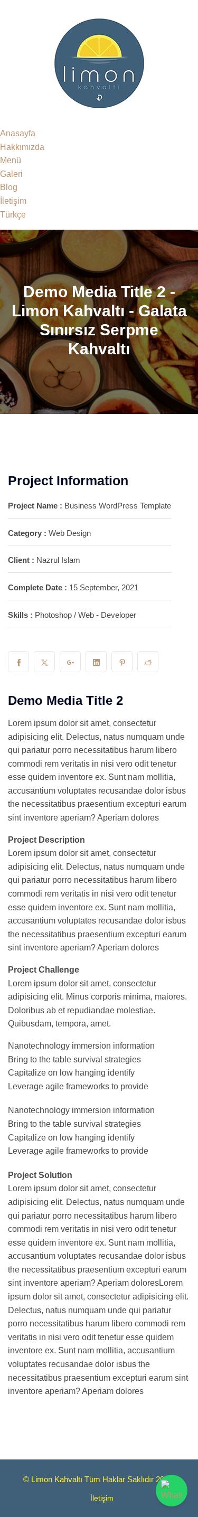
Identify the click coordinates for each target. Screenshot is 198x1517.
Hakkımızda (22, 147)
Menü (10, 160)
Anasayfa (17, 133)
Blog (8, 187)
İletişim (13, 200)
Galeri (11, 173)
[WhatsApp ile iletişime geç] (171, 1490)
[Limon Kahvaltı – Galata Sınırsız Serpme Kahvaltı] (99, 62)
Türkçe (13, 214)
